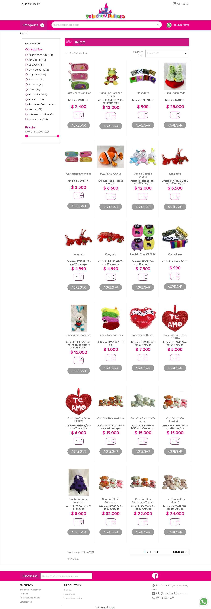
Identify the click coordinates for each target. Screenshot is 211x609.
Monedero (143, 92)
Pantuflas (36, 99)
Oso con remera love (110, 418)
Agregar (78, 125)
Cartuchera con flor (79, 92)
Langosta (175, 173)
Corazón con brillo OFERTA (175, 336)
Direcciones (26, 601)
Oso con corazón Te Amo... (143, 420)
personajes (38, 119)
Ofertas (68, 590)
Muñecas (36, 84)
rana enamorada (175, 92)
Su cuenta (26, 585)
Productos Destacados (42, 104)
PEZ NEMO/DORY (110, 173)
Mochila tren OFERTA (143, 254)
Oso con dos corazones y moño (142, 500)
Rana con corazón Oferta (111, 94)
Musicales (36, 79)
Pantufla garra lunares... (79, 500)
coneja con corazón (78, 335)
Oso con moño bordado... (175, 420)
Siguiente (180, 552)
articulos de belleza (42, 114)
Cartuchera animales (78, 173)
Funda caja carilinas (111, 335)
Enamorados (39, 69)
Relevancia (167, 53)
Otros (34, 89)
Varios (35, 109)
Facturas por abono (30, 597)
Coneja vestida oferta (143, 175)
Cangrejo (110, 254)
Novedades (70, 594)
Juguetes (37, 74)
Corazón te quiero (143, 335)
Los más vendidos (73, 598)
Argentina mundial (41, 54)
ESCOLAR (36, 64)
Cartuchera (175, 254)
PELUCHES (38, 94)
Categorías (31, 25)
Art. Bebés (37, 59)
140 (156, 551)
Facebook (155, 576)
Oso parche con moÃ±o (175, 500)
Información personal (31, 589)
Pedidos (24, 593)
